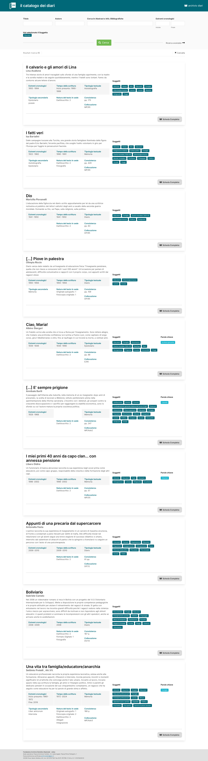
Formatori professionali (121, 698)
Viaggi (126, 94)
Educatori (27, 35)
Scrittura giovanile (168, 342)
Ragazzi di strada (119, 623)
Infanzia (136, 414)
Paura (151, 546)
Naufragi (137, 346)
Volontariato (118, 627)
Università (145, 350)
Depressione (135, 542)
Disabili (134, 690)
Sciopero (133, 418)
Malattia (148, 90)
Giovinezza (136, 342)
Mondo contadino (119, 158)
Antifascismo (118, 402)
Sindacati (117, 422)
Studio (125, 422)
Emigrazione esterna (120, 151)
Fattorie (134, 616)
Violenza (146, 623)
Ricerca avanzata (174, 43)
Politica (151, 158)
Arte (131, 86)
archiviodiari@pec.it (47, 756)
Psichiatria (117, 705)
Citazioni (165, 478)
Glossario (141, 478)
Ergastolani (117, 546)
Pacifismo (131, 158)
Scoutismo (147, 482)
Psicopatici (127, 705)
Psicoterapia (145, 550)
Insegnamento (129, 546)
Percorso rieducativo (120, 550)
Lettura (128, 482)
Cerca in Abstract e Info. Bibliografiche (105, 18)
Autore (58, 18)
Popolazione (133, 619)
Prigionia (128, 350)
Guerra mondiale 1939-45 (122, 154)
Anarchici (125, 690)
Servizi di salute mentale (142, 705)
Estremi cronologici (165, 18)
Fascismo (117, 414)
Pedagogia (141, 158)
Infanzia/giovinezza (120, 90)
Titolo (26, 18)
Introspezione (118, 482)
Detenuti (153, 406)
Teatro (123, 554)
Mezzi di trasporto (120, 619)
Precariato (134, 550)
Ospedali (135, 702)
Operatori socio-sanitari (121, 702)
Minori (142, 698)
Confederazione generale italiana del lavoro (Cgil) (130, 406)
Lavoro (132, 90)
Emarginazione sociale (121, 616)
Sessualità (149, 418)
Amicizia (116, 86)
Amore (124, 86)
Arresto (127, 402)
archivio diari (195, 5)
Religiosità (117, 94)
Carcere (136, 402)
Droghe (127, 612)
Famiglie (135, 694)
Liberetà (164, 402)
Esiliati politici (135, 151)
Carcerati (117, 542)
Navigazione (118, 350)
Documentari (118, 612)
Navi (144, 346)
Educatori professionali (121, 694)
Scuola (116, 162)
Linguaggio (144, 616)
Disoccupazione (129, 410)
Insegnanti (145, 414)
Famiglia (148, 86)
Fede (133, 478)
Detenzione (117, 410)
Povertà (143, 619)
